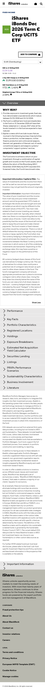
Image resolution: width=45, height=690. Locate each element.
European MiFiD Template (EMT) (18, 664)
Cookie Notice (9, 671)
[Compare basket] (35, 3)
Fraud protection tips (13, 610)
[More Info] (20, 87)
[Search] (41, 3)
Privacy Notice (9, 658)
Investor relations (11, 634)
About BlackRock (10, 622)
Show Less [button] (36, 303)
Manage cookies (10, 677)
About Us (7, 616)
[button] (41, 4)
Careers (6, 640)
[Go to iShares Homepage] (18, 3)
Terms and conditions (13, 652)
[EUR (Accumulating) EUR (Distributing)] (22, 62)
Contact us (7, 628)
